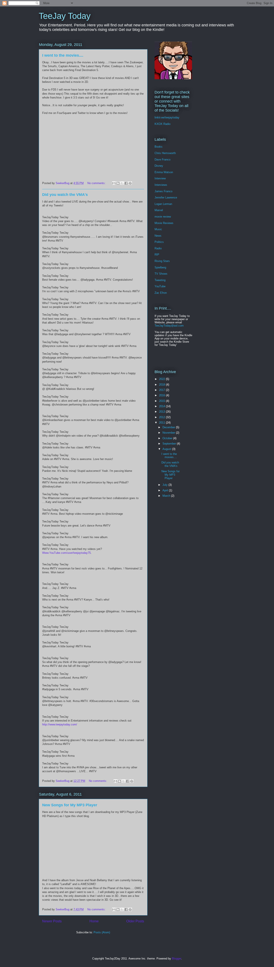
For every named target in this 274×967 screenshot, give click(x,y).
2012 (162, 417)
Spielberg (160, 267)
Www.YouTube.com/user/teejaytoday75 (66, 552)
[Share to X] (122, 183)
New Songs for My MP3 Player (69, 805)
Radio (158, 248)
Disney (159, 165)
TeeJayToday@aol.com (169, 325)
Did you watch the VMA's (65, 194)
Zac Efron (161, 292)
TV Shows (161, 273)
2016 (162, 395)
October (167, 438)
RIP (157, 254)
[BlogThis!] (118, 183)
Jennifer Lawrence (166, 197)
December (169, 427)
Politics (159, 242)
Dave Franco (162, 159)
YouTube (160, 286)
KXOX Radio (162, 124)
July (165, 484)
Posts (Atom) (102, 932)
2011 (162, 422)
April (165, 490)
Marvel (159, 210)
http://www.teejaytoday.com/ (59, 724)
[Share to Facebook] (126, 183)
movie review (163, 216)
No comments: (96, 183)
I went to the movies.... (62, 55)
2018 (162, 384)
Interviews (161, 184)
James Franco (163, 191)
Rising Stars (162, 261)
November (169, 432)
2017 (162, 390)
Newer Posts (52, 921)
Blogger (176, 958)
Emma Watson (164, 172)
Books (158, 146)
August (167, 449)
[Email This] (114, 183)
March (166, 495)
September (169, 443)
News (158, 235)
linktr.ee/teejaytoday (167, 117)
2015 (162, 401)
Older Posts (135, 921)
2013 (162, 411)
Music (158, 229)
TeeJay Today (65, 16)
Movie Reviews (164, 223)
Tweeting (160, 280)
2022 (162, 379)
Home (94, 921)
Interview (160, 178)
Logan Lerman (163, 204)
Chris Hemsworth (165, 153)
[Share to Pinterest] (130, 183)
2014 (162, 406)
